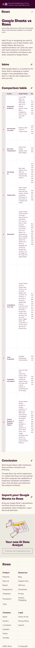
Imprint (21, 625)
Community (22, 589)
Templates (7, 594)
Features (6, 577)
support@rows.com (24, 5)
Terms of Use (23, 617)
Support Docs (23, 581)
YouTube (6, 638)
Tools (5, 604)
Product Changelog (22, 599)
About (5, 617)
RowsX (5, 585)
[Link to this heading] (31, 64)
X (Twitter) (7, 625)
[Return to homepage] (6, 11)
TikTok (5, 634)
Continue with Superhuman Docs (17, 551)
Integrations (7, 589)
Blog (20, 577)
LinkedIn (6, 629)
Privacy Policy (23, 621)
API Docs (21, 585)
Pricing (21, 594)
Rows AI (6, 581)
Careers (6, 621)
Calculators (7, 599)
